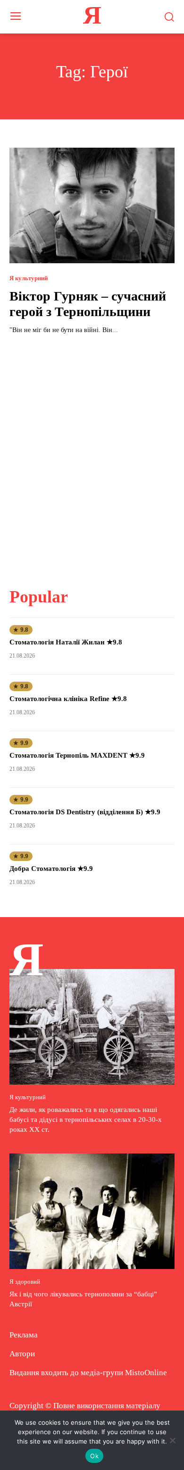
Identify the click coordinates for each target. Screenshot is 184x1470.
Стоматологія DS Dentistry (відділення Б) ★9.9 (84, 812)
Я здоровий (24, 1281)
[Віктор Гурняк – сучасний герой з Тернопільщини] (92, 205)
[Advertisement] (92, 455)
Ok (94, 1456)
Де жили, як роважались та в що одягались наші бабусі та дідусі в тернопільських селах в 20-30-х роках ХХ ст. (85, 1119)
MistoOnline (146, 1372)
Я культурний (28, 278)
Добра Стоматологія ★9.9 (51, 868)
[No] (172, 1440)
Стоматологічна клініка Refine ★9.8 (68, 698)
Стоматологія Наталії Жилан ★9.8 (65, 642)
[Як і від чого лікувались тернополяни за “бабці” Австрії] (92, 1211)
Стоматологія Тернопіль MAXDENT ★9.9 (77, 755)
